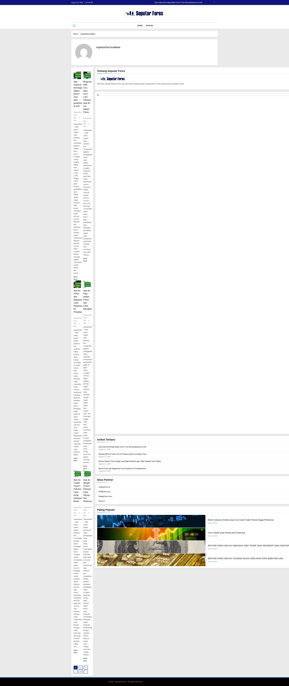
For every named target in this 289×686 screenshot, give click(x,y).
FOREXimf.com (104, 492)
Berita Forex (212, 523)
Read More (75, 278)
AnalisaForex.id (104, 487)
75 (81, 672)
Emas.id (102, 501)
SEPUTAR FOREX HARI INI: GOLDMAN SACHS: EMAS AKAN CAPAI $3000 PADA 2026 (245, 546)
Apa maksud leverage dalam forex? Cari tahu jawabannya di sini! (79, 93)
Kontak (149, 26)
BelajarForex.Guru (105, 496)
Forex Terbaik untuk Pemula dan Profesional (226, 520)
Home (139, 26)
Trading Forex (79, 75)
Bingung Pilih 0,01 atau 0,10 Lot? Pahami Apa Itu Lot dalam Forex (178, 2)
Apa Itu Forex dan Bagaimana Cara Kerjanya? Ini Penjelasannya (122, 468)
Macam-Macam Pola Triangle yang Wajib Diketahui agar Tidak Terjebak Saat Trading (130, 461)
